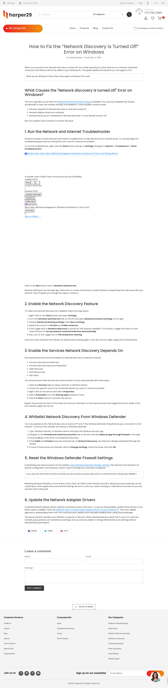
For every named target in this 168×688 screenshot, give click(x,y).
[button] (84, 186)
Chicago (11, 3)
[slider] (84, 179)
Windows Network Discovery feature (74, 102)
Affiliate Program (114, 659)
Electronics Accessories (116, 639)
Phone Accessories (114, 649)
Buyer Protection (127, 3)
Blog (95, 28)
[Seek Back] (32, 182)
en (156, 3)
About (59, 623)
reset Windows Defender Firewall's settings (90, 465)
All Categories (17, 28)
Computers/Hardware (115, 643)
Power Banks (112, 628)
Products (84, 28)
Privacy (59, 633)
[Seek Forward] (37, 182)
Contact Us (107, 28)
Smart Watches (113, 654)
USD (163, 3)
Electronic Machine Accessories (119, 633)
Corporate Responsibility (65, 628)
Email (88, 556)
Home (72, 28)
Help (141, 3)
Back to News (86, 607)
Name (27, 556)
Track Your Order (30, 3)
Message (29, 568)
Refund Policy (9, 649)
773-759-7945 (153, 13)
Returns (6, 639)
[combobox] (65, 14)
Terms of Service (9, 643)
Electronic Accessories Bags (118, 623)
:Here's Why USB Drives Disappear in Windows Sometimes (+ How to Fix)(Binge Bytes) (72, 153)
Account (7, 628)
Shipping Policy (9, 654)
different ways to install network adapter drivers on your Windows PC (87, 509)
